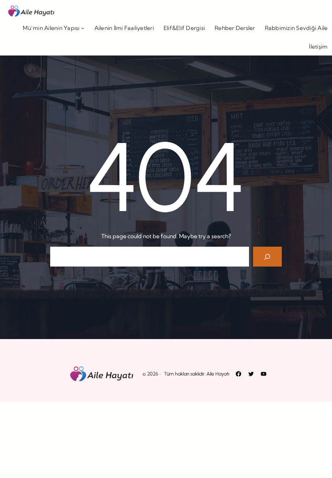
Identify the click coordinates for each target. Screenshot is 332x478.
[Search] (267, 257)
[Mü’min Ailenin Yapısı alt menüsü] (82, 28)
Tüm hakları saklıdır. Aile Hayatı (196, 374)
